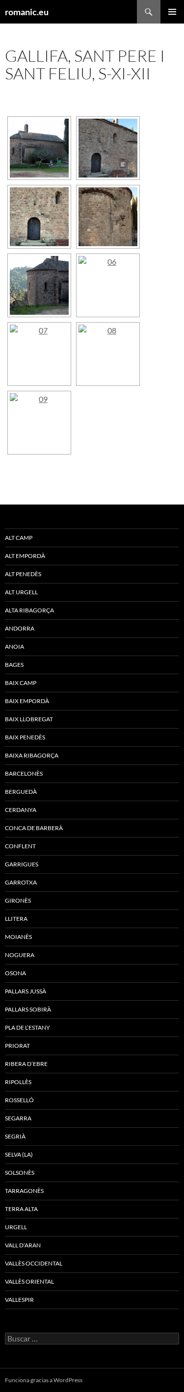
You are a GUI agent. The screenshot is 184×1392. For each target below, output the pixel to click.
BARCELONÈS (24, 773)
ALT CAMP (18, 537)
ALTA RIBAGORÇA (29, 610)
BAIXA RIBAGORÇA (31, 755)
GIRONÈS (18, 900)
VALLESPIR (19, 1299)
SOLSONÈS (19, 1172)
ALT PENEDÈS (23, 574)
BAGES (14, 664)
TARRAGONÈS (24, 1190)
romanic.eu (27, 11)
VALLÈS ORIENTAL (29, 1281)
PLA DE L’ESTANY (27, 1027)
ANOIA (14, 646)
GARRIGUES (21, 864)
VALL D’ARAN (23, 1245)
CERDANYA (20, 809)
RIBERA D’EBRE (26, 1063)
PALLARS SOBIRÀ (28, 1009)
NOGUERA (19, 955)
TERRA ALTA (21, 1209)
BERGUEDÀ (21, 791)
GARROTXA (21, 882)
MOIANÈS (18, 936)
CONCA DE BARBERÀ (34, 828)
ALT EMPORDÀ (25, 555)
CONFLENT (20, 846)
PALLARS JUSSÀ (25, 991)
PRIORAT (17, 1045)
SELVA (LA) (19, 1154)
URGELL (16, 1227)
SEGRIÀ (15, 1136)
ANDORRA (19, 628)
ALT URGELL (21, 592)
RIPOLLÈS (18, 1082)
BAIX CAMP (20, 682)
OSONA (15, 973)
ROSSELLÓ (19, 1100)
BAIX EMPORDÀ (27, 701)
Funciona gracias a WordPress (43, 1380)
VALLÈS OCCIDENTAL (33, 1263)
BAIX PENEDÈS (25, 737)
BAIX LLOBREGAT (29, 719)
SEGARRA (18, 1118)
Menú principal (172, 12)
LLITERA (16, 918)
